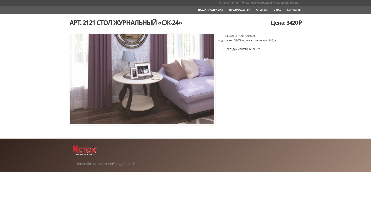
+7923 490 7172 (230, 3)
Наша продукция (210, 9)
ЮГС (131, 163)
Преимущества (239, 9)
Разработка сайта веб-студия (102, 163)
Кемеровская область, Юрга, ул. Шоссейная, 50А (272, 3)
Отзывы (262, 9)
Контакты (294, 9)
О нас (277, 9)
